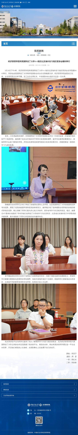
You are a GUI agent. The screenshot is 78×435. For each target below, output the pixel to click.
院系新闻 (43, 55)
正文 (49, 55)
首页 (38, 55)
